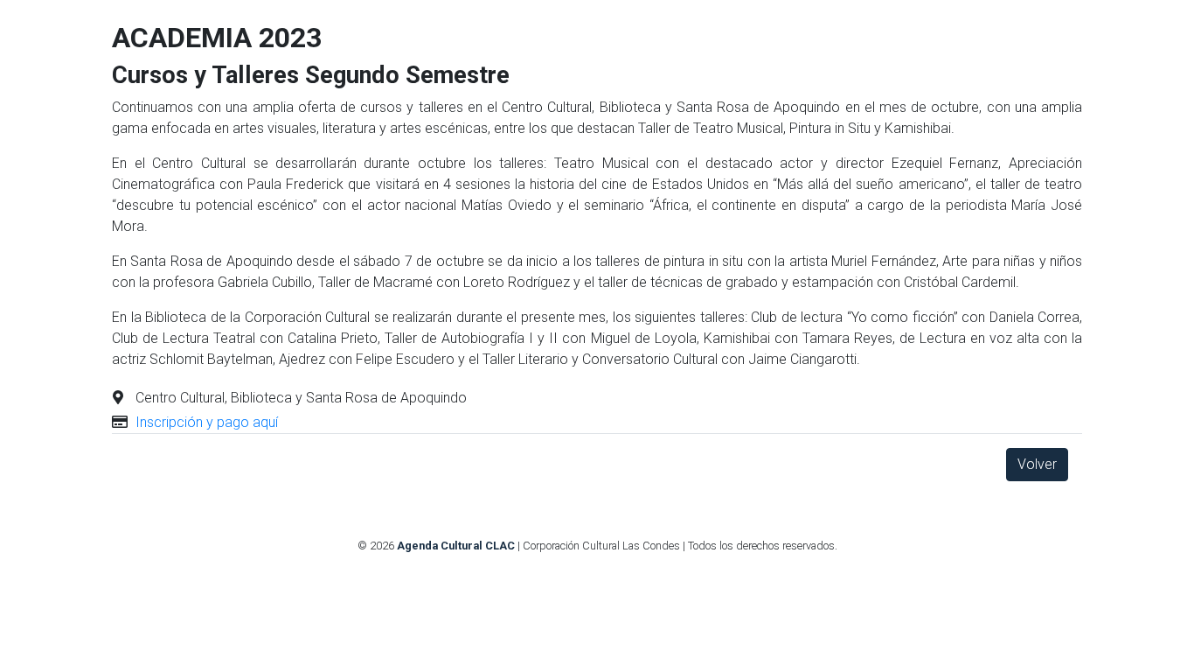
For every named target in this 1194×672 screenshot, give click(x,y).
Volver (1037, 464)
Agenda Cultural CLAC (456, 545)
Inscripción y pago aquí (206, 422)
